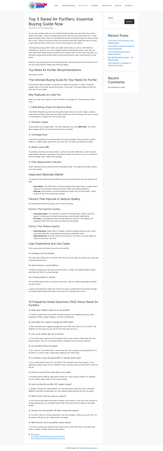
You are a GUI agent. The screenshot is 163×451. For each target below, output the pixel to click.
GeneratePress (92, 448)
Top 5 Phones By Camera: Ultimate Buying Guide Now (48, 438)
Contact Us (128, 5)
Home (56, 5)
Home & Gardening (68, 5)
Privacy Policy (106, 5)
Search (110, 18)
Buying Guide (82, 5)
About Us (118, 5)
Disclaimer (94, 5)
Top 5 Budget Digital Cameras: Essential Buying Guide (48, 436)
